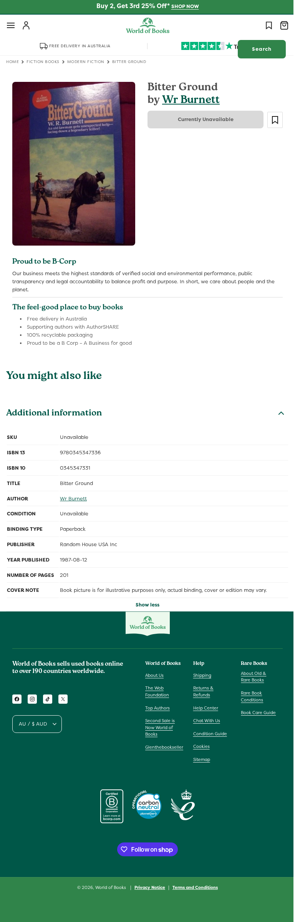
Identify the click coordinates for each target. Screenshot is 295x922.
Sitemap (199, 759)
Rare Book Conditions (248, 696)
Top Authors (157, 707)
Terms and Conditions (192, 887)
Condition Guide (208, 733)
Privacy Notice (147, 887)
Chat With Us (204, 720)
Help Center (203, 707)
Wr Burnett (188, 101)
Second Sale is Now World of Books (160, 727)
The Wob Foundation (157, 691)
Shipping (200, 675)
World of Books (108, 887)
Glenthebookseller (164, 747)
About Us (154, 675)
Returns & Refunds (201, 691)
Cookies (199, 746)
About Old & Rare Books (249, 676)
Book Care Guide (254, 712)
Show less (145, 601)
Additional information (54, 410)
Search (256, 49)
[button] (10, 25)
